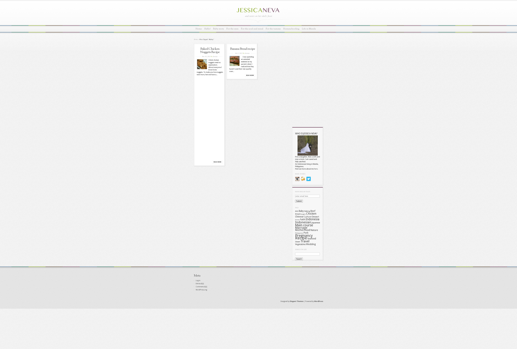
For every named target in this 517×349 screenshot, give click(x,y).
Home (199, 28)
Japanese (316, 222)
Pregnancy (304, 235)
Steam (297, 242)
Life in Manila (309, 28)
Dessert (315, 216)
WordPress (318, 301)
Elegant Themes (296, 301)
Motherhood (302, 230)
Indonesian (303, 222)
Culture (307, 216)
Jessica (215, 56)
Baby (301, 211)
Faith (302, 219)
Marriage (301, 227)
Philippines (299, 233)
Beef (312, 211)
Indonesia (312, 219)
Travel (305, 241)
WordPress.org (201, 290)
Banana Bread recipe (242, 49)
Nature (314, 230)
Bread (297, 214)
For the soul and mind (252, 28)
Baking (307, 211)
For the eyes (232, 28)
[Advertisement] (210, 119)
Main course (304, 225)
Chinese (299, 216)
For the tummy (273, 28)
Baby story (218, 28)
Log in (198, 280)
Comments (201, 287)
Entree (297, 220)
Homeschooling (291, 28)
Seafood (311, 238)
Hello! (207, 28)
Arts (296, 211)
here (316, 169)
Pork (305, 232)
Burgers (303, 214)
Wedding (311, 244)
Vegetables (300, 244)
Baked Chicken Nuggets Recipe (210, 50)
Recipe (301, 238)
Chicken (311, 213)
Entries (200, 284)
